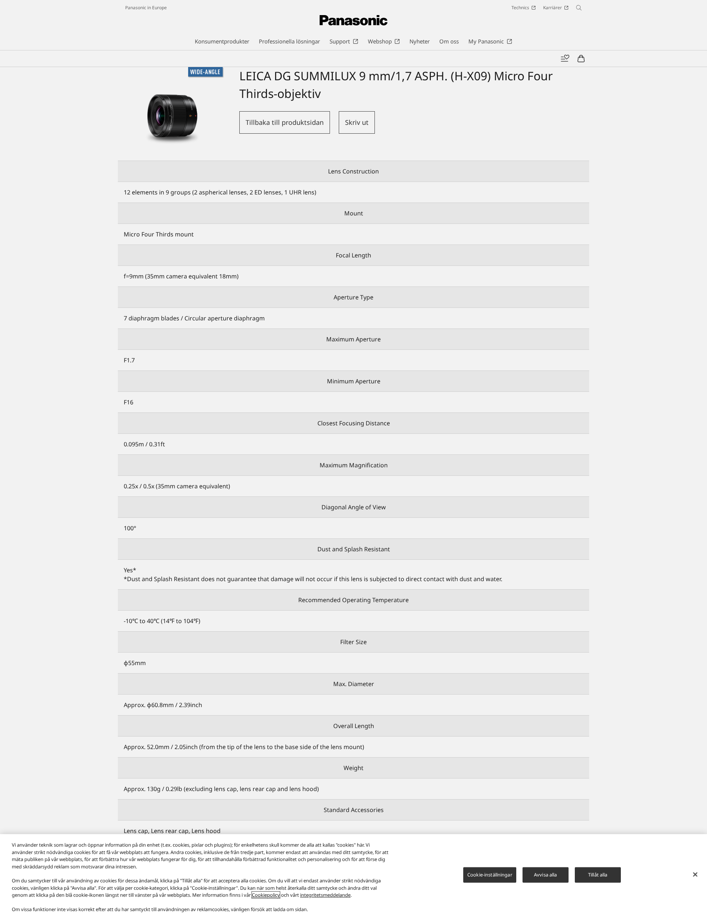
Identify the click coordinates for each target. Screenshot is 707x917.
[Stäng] (695, 875)
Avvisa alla (545, 874)
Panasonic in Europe (146, 7)
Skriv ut (357, 122)
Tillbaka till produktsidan (285, 122)
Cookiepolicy (266, 895)
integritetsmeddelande (325, 895)
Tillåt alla (597, 874)
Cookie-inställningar (489, 874)
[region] (353, 875)
